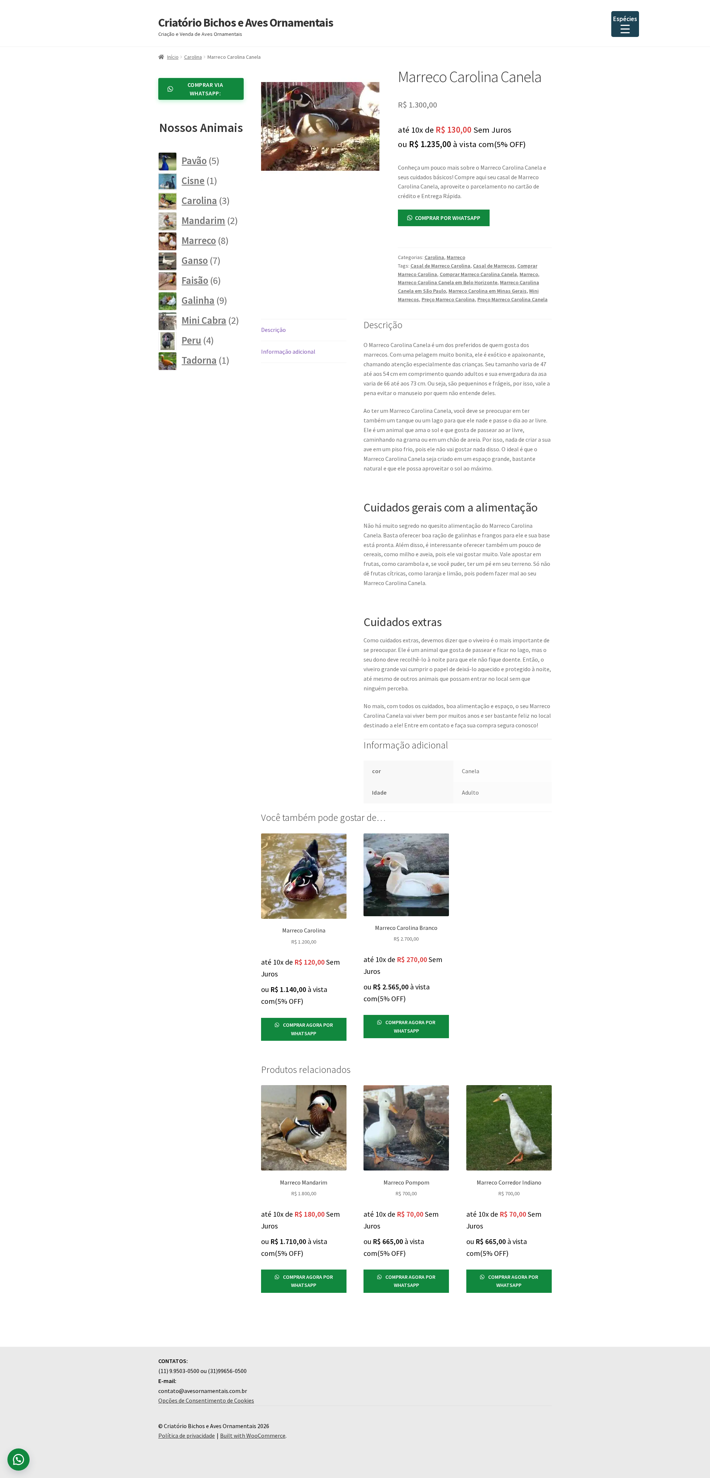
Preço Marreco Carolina (448, 299)
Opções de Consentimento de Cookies (206, 1400)
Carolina (193, 57)
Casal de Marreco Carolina (440, 265)
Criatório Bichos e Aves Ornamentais (245, 22)
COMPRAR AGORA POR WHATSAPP (307, 1029)
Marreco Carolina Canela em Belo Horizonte (447, 282)
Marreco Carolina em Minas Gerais (488, 291)
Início (173, 57)
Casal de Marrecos (494, 265)
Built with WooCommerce (252, 1435)
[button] (444, 217)
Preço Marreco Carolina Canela (512, 299)
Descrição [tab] (273, 329)
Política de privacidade (186, 1435)
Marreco (456, 257)
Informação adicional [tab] (288, 351)
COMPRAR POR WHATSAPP (447, 217)
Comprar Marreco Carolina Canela (478, 274)
